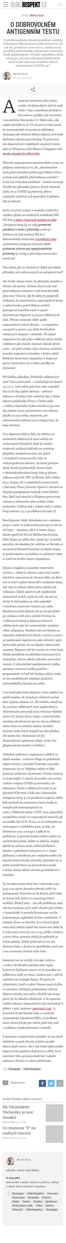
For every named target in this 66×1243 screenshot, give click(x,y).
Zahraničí (17, 1209)
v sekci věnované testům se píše (34, 220)
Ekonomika (18, 1197)
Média (15, 1201)
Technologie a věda (22, 1205)
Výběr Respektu (32, 1069)
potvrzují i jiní (42, 1008)
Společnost (51, 1201)
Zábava (49, 1205)
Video (39, 1205)
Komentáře (15, 1082)
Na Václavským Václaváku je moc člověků (18, 1112)
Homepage (14, 1069)
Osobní (26, 1201)
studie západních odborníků (21, 153)
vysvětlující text (45, 239)
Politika (38, 1201)
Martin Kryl (37, 15)
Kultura (46, 1197)
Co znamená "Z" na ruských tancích (19, 1131)
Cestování (52, 1193)
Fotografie (33, 1197)
